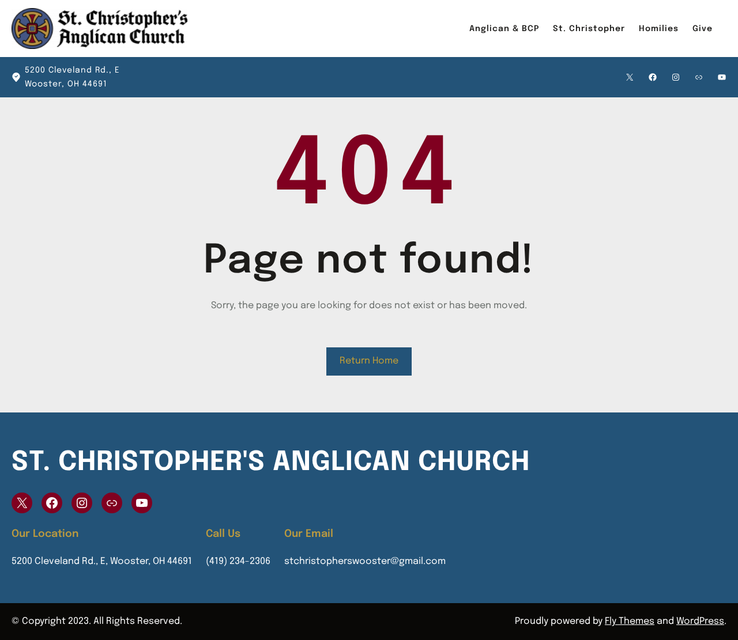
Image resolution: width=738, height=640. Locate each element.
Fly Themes (629, 621)
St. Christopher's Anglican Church (271, 462)
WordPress (700, 621)
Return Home (369, 361)
